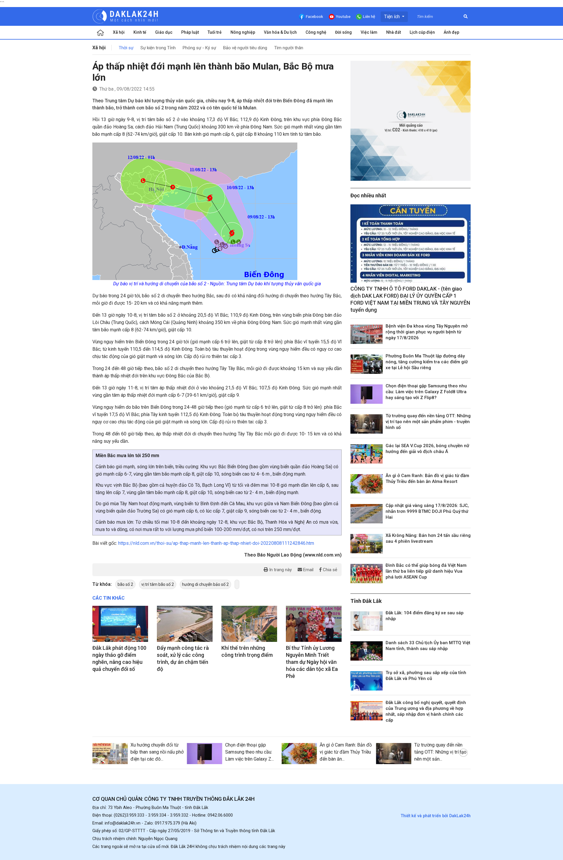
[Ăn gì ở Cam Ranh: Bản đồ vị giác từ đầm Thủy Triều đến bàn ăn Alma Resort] (366, 483)
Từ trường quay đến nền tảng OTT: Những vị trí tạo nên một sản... (440, 752)
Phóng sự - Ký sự (199, 47)
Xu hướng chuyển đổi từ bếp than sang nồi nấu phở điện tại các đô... (157, 752)
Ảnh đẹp (451, 32)
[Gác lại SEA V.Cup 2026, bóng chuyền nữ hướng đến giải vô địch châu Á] (366, 454)
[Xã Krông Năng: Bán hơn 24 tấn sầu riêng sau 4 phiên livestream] (366, 543)
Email (307, 569)
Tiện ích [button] (392, 16)
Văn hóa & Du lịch (280, 32)
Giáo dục (163, 32)
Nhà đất (393, 32)
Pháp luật (190, 32)
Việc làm (369, 32)
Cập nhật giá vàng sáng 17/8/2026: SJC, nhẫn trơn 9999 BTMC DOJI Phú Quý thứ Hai (427, 511)
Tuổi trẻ (215, 32)
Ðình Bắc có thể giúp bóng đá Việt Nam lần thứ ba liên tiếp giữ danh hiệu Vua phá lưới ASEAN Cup (426, 571)
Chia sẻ (329, 569)
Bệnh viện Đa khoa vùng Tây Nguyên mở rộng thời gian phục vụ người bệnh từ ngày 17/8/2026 (427, 331)
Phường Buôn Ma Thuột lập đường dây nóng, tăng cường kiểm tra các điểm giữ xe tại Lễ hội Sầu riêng (427, 361)
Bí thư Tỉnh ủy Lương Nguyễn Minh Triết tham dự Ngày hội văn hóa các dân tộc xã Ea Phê (312, 662)
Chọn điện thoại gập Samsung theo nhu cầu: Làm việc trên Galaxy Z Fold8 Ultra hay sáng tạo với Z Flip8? (426, 391)
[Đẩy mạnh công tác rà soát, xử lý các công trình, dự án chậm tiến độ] (185, 624)
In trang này (280, 569)
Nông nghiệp (242, 32)
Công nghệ (316, 32)
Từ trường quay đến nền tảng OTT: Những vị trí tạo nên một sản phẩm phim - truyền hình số (428, 421)
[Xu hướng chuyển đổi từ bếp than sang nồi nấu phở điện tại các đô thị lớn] (110, 753)
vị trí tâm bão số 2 (157, 584)
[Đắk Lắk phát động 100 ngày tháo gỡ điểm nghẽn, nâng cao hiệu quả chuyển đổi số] (120, 624)
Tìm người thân (288, 47)
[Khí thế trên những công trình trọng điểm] (249, 624)
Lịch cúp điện (422, 32)
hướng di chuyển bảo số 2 (205, 584)
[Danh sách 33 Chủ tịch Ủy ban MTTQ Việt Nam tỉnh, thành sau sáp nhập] (366, 651)
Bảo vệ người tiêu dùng (245, 47)
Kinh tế (139, 32)
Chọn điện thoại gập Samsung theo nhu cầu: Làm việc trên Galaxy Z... (249, 752)
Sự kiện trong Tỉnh (158, 47)
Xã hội (119, 32)
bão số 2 (125, 584)
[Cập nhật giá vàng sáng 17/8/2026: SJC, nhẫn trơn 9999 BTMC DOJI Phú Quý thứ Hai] (366, 513)
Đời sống (343, 32)
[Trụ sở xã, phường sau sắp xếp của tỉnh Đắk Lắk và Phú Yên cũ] (366, 681)
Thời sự (126, 47)
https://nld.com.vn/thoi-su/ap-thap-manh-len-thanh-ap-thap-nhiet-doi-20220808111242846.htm (216, 543)
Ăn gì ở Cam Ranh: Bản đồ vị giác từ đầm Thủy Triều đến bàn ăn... (346, 752)
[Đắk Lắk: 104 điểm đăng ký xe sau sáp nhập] (366, 621)
